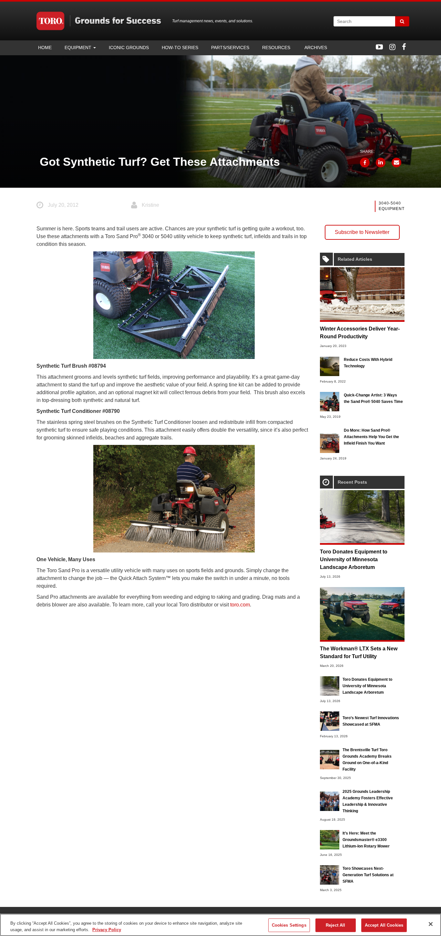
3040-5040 (390, 203)
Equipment (79, 47)
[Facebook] (404, 47)
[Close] (431, 924)
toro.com (240, 604)
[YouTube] (379, 47)
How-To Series (180, 47)
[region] (220, 925)
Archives (315, 47)
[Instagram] (392, 47)
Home (45, 47)
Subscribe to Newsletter (362, 232)
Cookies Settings (289, 925)
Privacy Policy (106, 929)
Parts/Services (230, 47)
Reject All (335, 925)
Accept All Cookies (384, 925)
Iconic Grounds (129, 47)
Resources (276, 47)
